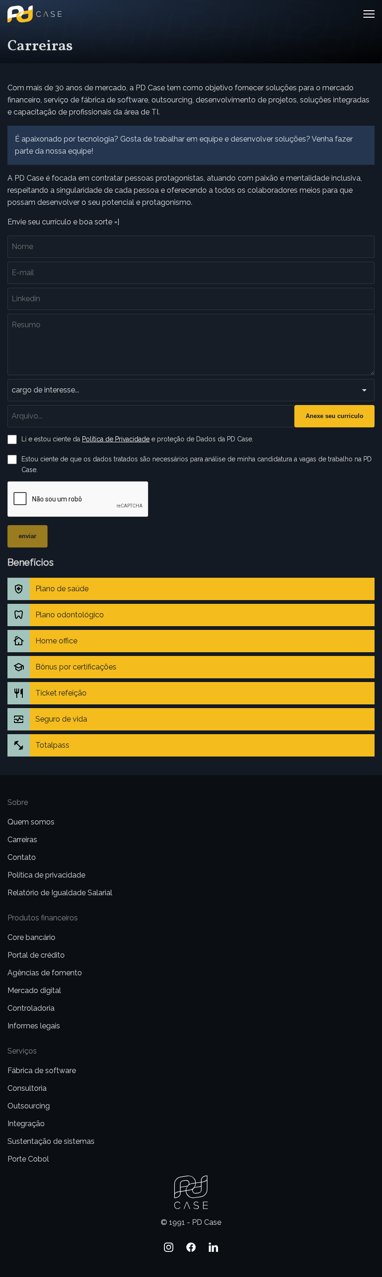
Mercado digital (34, 990)
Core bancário (31, 937)
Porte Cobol (28, 1159)
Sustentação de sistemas (51, 1141)
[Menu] (368, 14)
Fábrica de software (41, 1070)
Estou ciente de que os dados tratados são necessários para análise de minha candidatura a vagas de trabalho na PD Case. (196, 464)
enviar (27, 536)
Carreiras (22, 839)
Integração (26, 1123)
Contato (21, 857)
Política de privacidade (46, 875)
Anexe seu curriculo (334, 415)
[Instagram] (168, 1247)
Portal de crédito (36, 955)
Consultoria (27, 1088)
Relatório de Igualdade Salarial (59, 892)
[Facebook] (191, 1247)
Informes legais (33, 1025)
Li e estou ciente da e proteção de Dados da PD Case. (137, 439)
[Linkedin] (213, 1247)
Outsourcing (28, 1105)
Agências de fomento (44, 972)
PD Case (22, 11)
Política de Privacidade (116, 439)
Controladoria (31, 1008)
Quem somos (31, 822)
